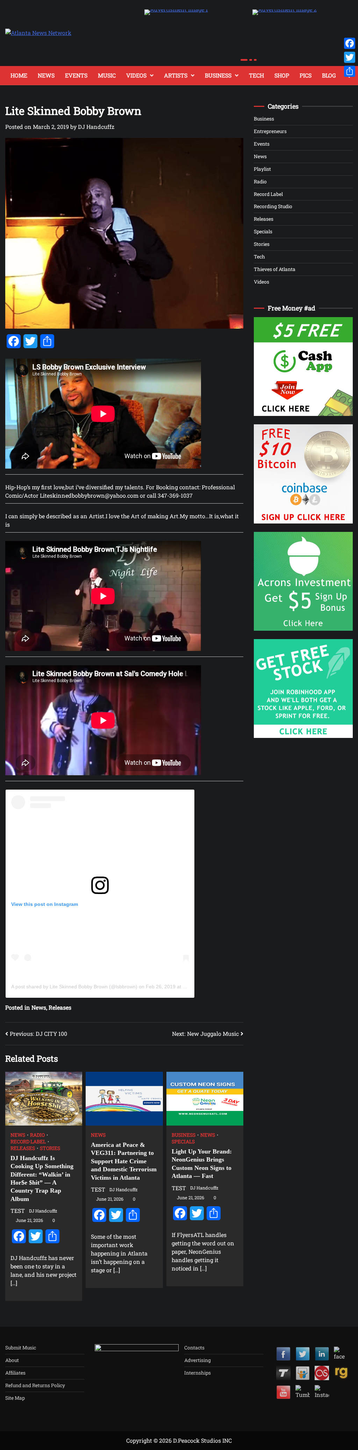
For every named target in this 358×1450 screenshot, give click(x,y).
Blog (329, 75)
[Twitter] (350, 57)
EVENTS (76, 75)
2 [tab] (250, 60)
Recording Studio (273, 206)
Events (262, 143)
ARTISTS (175, 75)
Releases (22, 1148)
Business (218, 75)
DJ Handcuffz (96, 126)
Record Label (28, 1141)
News (17, 1135)
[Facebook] (350, 43)
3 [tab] (255, 60)
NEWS (46, 75)
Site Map (15, 1397)
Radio (37, 1135)
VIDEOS (136, 75)
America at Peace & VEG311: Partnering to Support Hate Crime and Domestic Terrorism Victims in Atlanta (124, 1161)
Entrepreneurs (270, 131)
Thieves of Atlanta (274, 269)
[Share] (350, 71)
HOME (18, 75)
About (12, 1360)
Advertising (197, 1360)
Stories (50, 1148)
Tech (256, 75)
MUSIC (107, 75)
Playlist (262, 169)
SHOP (281, 75)
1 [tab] (244, 60)
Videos (261, 281)
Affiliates (15, 1372)
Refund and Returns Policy (35, 1385)
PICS (306, 75)
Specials (183, 1141)
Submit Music (20, 1347)
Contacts (194, 1347)
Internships (197, 1372)
